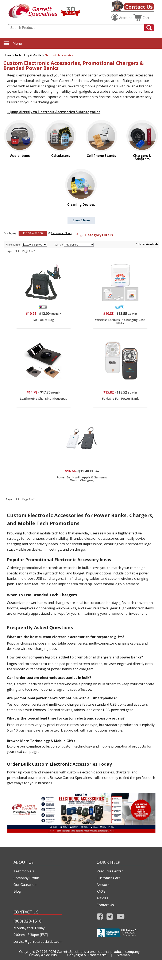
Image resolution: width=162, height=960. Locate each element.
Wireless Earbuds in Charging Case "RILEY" (120, 321)
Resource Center (110, 871)
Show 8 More (81, 220)
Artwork (103, 884)
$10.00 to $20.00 (33, 233)
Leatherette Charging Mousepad (43, 399)
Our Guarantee (25, 884)
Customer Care (108, 878)
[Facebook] (100, 917)
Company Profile (27, 878)
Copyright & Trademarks (87, 955)
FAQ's (101, 891)
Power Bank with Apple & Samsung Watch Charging (82, 478)
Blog (17, 891)
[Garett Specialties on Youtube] (120, 917)
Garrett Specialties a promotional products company (98, 951)
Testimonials (24, 871)
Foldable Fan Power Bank (120, 399)
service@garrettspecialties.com (38, 941)
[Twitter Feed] (110, 917)
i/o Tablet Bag (43, 320)
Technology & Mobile (28, 55)
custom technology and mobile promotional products (104, 746)
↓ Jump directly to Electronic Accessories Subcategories (53, 111)
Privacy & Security (43, 955)
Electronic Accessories (59, 55)
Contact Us (139, 6)
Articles (102, 898)
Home (7, 55)
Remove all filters (61, 233)
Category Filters (98, 235)
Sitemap (123, 955)
